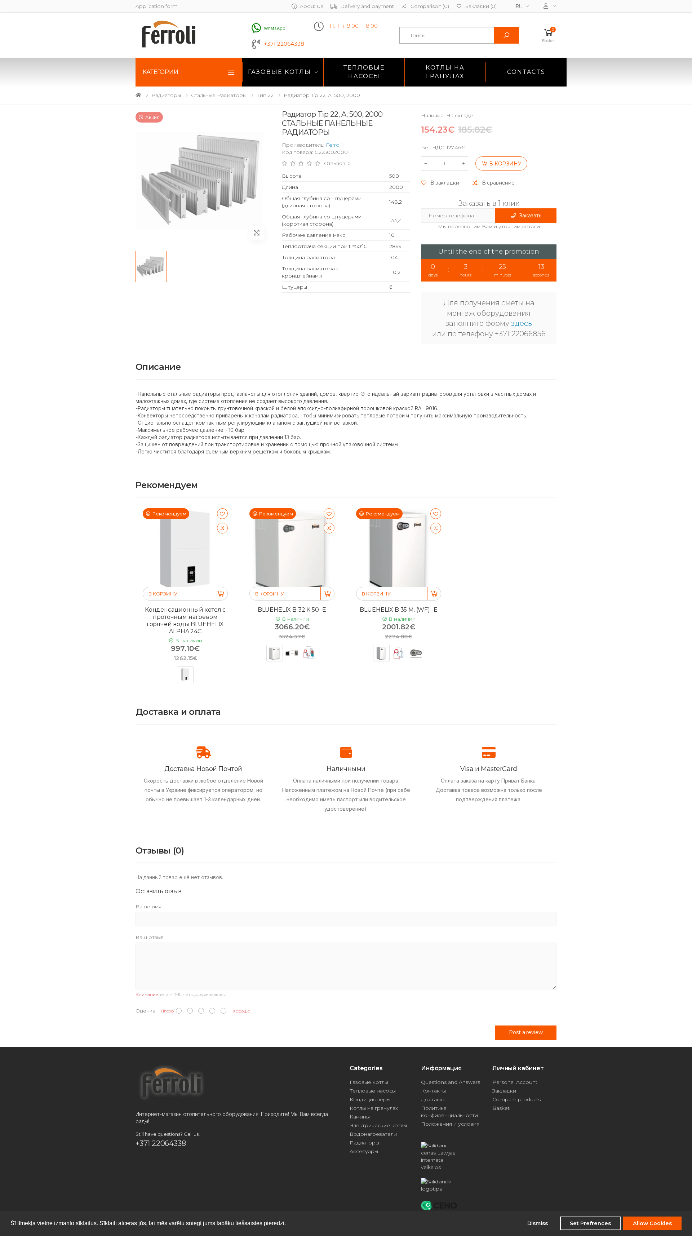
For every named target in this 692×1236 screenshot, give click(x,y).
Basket (501, 1108)
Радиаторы (166, 95)
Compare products (516, 1099)
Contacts (526, 71)
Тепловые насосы (364, 72)
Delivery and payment (367, 6)
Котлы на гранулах (445, 72)
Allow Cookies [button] (652, 1223)
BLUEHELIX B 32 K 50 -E (292, 609)
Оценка (145, 1010)
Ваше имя (148, 906)
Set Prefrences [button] (590, 1223)
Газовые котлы (279, 71)
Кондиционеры (370, 1099)
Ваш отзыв (150, 937)
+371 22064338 (284, 44)
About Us (311, 6)
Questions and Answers (450, 1082)
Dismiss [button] (537, 1223)
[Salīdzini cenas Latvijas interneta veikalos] (453, 1156)
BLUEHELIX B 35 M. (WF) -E (398, 609)
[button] (548, 35)
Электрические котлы (378, 1125)
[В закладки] (222, 513)
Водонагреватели (373, 1134)
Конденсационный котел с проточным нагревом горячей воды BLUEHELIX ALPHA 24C (185, 620)
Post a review (525, 1032)
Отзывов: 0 (337, 163)
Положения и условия (450, 1124)
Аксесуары (364, 1151)
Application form (157, 6)
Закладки (504, 1090)
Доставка (433, 1099)
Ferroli (334, 145)
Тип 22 (265, 95)
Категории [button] (160, 71)
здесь (521, 323)
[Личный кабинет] (550, 6)
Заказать (530, 215)
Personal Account (514, 1082)
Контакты (433, 1090)
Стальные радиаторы (219, 95)
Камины (360, 1116)
